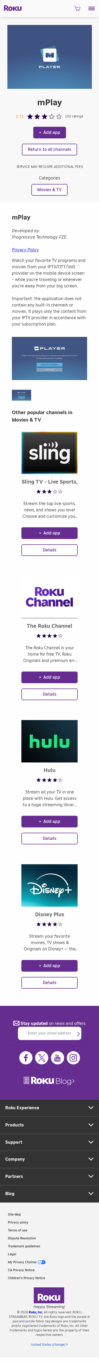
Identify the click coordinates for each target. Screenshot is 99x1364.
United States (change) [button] (48, 1344)
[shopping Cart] (77, 10)
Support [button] (13, 1142)
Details (49, 550)
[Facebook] (25, 1057)
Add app (49, 132)
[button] (91, 8)
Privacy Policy (25, 250)
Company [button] (15, 1159)
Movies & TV (49, 190)
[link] (50, 1081)
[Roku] (11, 8)
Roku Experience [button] (22, 1108)
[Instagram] (73, 1057)
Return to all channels (49, 149)
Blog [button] (10, 1194)
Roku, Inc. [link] (36, 1312)
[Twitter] (41, 1057)
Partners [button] (14, 1176)
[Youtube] (57, 1057)
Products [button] (14, 1125)
